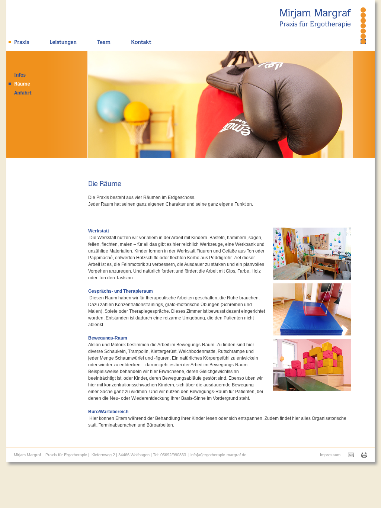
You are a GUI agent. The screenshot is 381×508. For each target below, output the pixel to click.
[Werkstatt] (312, 276)
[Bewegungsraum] (312, 332)
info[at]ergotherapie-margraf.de (218, 455)
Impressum (330, 455)
